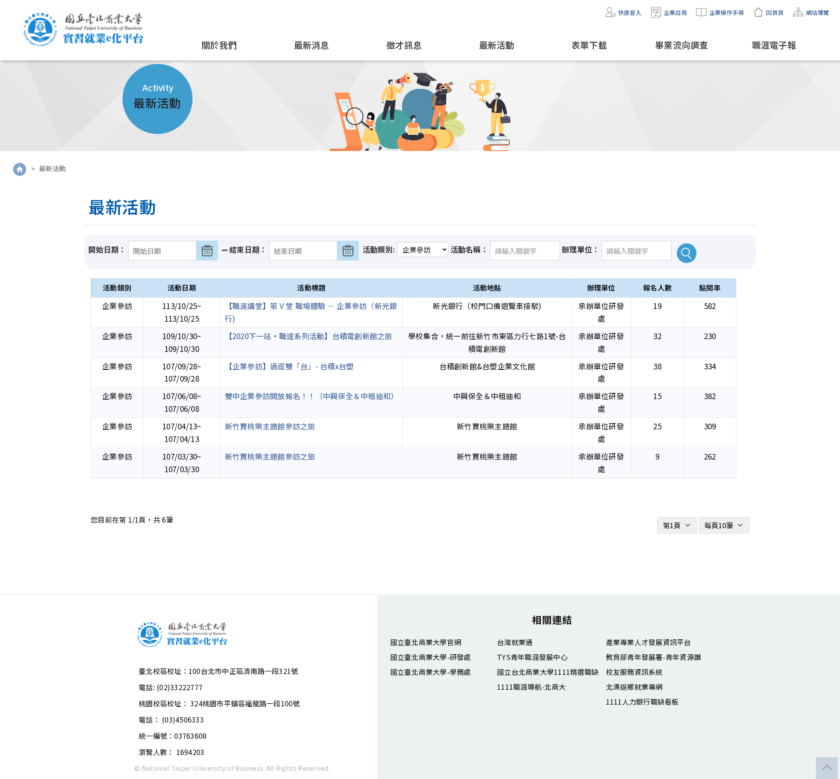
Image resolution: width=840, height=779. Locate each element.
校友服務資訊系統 (634, 672)
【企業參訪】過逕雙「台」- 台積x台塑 (289, 366)
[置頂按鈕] (827, 768)
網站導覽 (817, 12)
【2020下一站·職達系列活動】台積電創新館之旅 (308, 335)
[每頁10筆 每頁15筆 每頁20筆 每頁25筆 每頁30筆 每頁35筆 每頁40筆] (724, 525)
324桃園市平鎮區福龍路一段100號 (245, 703)
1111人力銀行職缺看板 (642, 701)
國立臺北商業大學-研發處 (430, 657)
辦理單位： (580, 249)
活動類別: (379, 249)
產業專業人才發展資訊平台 (648, 642)
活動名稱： (469, 249)
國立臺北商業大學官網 (426, 642)
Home (19, 169)
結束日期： (248, 249)
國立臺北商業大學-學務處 (430, 672)
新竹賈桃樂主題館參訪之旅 (270, 426)
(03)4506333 (183, 719)
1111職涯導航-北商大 (531, 686)
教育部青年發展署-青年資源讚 (653, 657)
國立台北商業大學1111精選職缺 (547, 672)
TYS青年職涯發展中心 (532, 657)
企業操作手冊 (726, 12)
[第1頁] (677, 525)
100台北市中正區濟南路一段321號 (243, 671)
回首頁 (775, 12)
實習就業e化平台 (85, 29)
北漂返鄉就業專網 (634, 686)
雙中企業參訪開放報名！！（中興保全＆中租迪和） (312, 395)
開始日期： (107, 249)
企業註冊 (675, 12)
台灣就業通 (514, 642)
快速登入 (629, 12)
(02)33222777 (180, 687)
